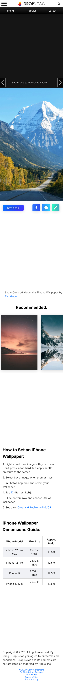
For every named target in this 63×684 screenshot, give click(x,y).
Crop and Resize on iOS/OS (34, 507)
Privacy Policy (31, 679)
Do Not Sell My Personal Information (31, 673)
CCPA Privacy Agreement (31, 670)
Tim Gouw (11, 296)
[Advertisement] (31, 45)
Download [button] (13, 207)
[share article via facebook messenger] (46, 207)
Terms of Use (31, 677)
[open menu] (4, 3)
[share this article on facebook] (36, 207)
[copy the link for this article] (56, 207)
